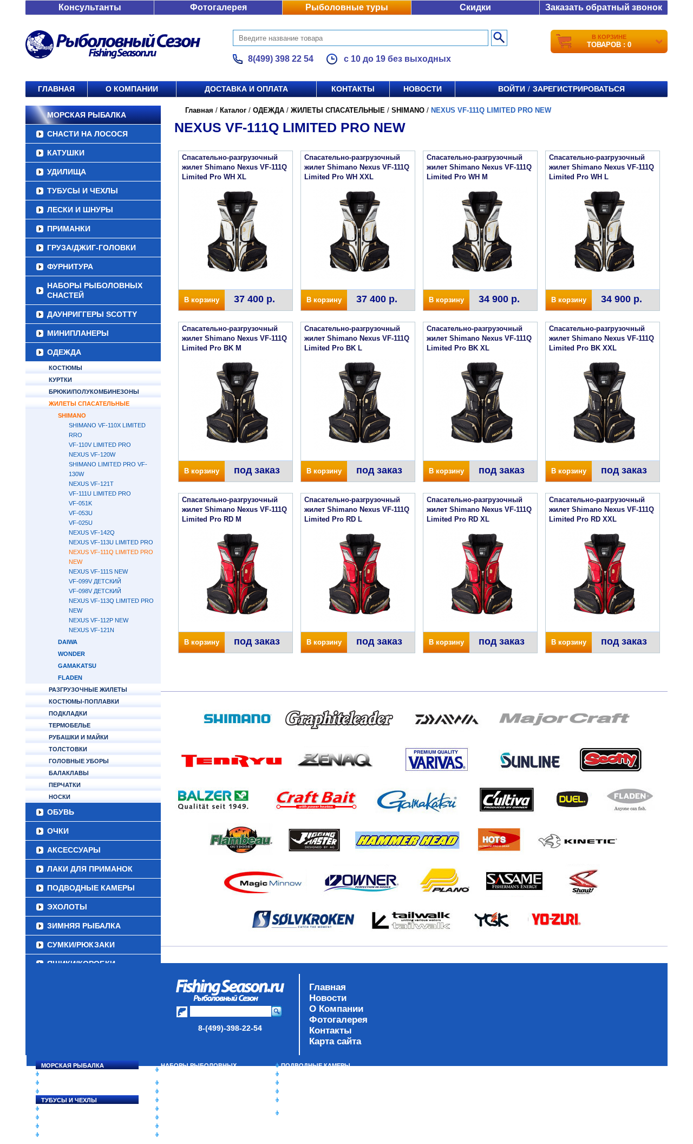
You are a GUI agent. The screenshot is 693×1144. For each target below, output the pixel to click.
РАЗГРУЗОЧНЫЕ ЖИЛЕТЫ (88, 689)
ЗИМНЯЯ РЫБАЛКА (84, 925)
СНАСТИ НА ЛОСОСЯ (87, 133)
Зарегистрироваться (579, 88)
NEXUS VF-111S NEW (98, 571)
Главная (56, 88)
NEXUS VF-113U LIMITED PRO (111, 542)
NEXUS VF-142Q (92, 532)
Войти (511, 88)
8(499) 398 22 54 (280, 58)
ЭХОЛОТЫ (67, 906)
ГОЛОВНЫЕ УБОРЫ (79, 761)
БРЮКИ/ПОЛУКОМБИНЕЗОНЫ (94, 391)
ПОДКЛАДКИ (68, 713)
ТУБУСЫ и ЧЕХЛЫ (82, 190)
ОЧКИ (58, 831)
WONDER (71, 654)
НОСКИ (59, 797)
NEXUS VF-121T (91, 483)
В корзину (201, 300)
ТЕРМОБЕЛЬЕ (69, 725)
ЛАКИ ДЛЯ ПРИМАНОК (90, 868)
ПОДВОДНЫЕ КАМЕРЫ (91, 887)
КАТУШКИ (65, 152)
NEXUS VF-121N (91, 630)
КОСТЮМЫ (65, 368)
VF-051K (80, 503)
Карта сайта (335, 1041)
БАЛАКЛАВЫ (69, 773)
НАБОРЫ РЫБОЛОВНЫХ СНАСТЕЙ (94, 290)
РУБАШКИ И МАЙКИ (78, 737)
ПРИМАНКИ (68, 228)
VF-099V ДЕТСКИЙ (95, 581)
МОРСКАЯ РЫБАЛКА (86, 114)
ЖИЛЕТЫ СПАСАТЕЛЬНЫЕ (89, 403)
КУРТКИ (60, 379)
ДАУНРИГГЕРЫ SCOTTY (92, 314)
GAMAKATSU (77, 665)
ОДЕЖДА (64, 352)
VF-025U (81, 522)
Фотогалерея (218, 7)
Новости (422, 88)
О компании (132, 88)
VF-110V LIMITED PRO (100, 444)
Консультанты (89, 7)
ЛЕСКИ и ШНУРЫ (80, 209)
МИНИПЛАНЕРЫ (78, 333)
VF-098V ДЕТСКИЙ (95, 591)
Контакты (353, 88)
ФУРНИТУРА (70, 266)
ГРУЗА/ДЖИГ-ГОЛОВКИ (91, 247)
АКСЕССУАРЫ (74, 850)
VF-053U (81, 513)
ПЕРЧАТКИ (65, 785)
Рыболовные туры (346, 7)
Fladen (70, 677)
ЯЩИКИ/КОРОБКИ (308, 1100)
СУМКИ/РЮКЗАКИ (81, 944)
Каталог (233, 110)
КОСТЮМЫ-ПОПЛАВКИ (84, 701)
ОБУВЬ (60, 812)
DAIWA (67, 642)
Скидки (475, 7)
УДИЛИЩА (66, 171)
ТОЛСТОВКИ (68, 749)
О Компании (336, 1009)
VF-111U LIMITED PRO (100, 493)
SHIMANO (72, 415)
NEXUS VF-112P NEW (98, 620)
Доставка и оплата (246, 88)
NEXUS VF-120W (92, 454)
